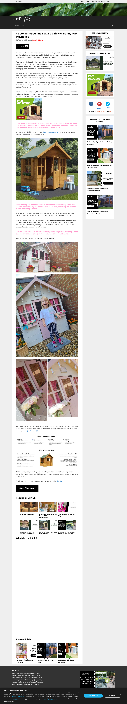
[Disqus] (47, 565)
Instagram (99, 111)
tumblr (105, 111)
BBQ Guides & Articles (55, 19)
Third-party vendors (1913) (18, 696)
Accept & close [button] (93, 695)
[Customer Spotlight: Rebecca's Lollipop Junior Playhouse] (26, 650)
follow (99, 108)
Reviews (90, 19)
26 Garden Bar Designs (27, 514)
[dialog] (63, 696)
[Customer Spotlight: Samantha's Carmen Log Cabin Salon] (68, 650)
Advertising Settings (14, 699)
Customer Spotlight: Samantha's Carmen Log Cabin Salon (66, 660)
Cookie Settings (47, 699)
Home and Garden (39, 19)
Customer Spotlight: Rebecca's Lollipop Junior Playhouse (25, 660)
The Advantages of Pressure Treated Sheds (48, 533)
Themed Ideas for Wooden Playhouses (66, 515)
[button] (42, 702)
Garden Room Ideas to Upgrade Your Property (27, 533)
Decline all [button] (112, 695)
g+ (110, 111)
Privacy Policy (55, 699)
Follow (108, 108)
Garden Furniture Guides (74, 19)
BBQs (93, 1)
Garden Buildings (100, 1)
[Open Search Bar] (112, 25)
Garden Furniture (85, 1)
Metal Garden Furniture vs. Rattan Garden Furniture (66, 533)
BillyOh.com (19, 1)
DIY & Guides (101, 19)
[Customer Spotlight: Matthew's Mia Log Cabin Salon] (47, 650)
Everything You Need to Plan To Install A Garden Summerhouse (48, 515)
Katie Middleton (37, 40)
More (108, 1)
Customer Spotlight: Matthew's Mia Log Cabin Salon (45, 660)
